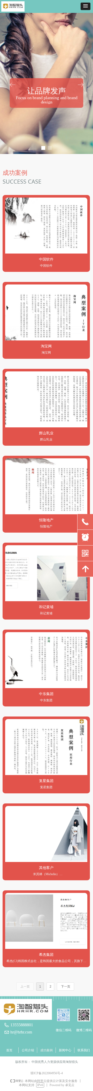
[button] (85, 6)
